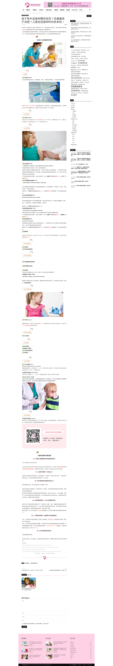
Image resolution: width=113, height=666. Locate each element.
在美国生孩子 (83, 56)
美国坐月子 (73, 80)
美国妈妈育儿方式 (85, 80)
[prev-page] (22, 592)
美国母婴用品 (75, 90)
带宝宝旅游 (79, 65)
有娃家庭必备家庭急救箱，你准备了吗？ (58, 570)
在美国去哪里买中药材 (75, 56)
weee (88, 50)
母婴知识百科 (74, 132)
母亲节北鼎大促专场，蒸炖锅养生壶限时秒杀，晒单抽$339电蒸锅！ (81, 24)
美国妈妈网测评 (78, 80)
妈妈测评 (68, 10)
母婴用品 (34, 10)
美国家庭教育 (76, 86)
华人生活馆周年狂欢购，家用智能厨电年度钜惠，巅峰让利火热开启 (81, 40)
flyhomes (83, 50)
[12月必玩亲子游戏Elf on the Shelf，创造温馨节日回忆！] (25, 657)
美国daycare (85, 69)
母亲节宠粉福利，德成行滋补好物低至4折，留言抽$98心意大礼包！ (81, 28)
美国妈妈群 (62, 10)
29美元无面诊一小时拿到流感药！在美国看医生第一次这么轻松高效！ (35, 643)
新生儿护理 (85, 65)
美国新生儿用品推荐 (83, 88)
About (81, 10)
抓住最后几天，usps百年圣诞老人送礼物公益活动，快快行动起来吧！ (35, 650)
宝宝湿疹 (86, 58)
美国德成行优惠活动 (75, 88)
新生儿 (73, 138)
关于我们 (73, 105)
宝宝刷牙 (81, 58)
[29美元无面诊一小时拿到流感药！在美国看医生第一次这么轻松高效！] (25, 643)
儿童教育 (74, 111)
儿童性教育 (73, 52)
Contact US (89, 664)
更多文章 (29, 574)
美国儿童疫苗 (27, 563)
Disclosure (74, 10)
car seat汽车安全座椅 (75, 50)
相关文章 (24, 574)
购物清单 (56, 10)
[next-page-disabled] (24, 592)
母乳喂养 (73, 67)
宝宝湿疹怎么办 (74, 60)
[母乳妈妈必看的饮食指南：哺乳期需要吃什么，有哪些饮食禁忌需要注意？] (49, 650)
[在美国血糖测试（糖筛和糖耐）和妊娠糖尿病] (49, 656)
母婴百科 (28, 10)
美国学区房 (87, 82)
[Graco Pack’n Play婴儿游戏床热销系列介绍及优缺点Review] (49, 643)
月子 (73, 140)
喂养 (73, 123)
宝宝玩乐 (74, 117)
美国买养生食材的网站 (75, 71)
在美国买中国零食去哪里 (81, 52)
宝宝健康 (29, 13)
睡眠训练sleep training (76, 69)
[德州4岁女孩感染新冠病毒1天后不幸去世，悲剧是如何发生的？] (29, 582)
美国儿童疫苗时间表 (34, 563)
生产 (73, 142)
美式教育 (74, 95)
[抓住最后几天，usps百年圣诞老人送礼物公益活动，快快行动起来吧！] (25, 650)
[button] (89, 10)
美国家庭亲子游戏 (81, 84)
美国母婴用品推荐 (84, 90)
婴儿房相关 (74, 125)
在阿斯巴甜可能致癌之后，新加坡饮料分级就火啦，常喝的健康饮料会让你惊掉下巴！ (80, 173)
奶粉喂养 (72, 58)
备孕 (73, 134)
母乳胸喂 (78, 67)
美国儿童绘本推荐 (76, 78)
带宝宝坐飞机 (73, 65)
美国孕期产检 (82, 82)
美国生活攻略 (48, 10)
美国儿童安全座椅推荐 (76, 73)
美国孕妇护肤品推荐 (75, 82)
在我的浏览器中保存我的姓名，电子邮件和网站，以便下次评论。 (36, 623)
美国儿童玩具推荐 (75, 75)
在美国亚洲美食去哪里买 (75, 54)
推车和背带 (74, 130)
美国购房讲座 (85, 92)
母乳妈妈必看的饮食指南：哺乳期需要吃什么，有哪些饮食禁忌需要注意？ (59, 649)
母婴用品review (74, 119)
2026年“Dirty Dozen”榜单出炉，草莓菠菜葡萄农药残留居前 (81, 36)
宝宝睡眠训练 (74, 63)
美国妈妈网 (24, 664)
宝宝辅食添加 (82, 63)
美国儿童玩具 (85, 73)
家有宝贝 (41, 10)
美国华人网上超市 (86, 78)
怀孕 (73, 136)
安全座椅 (74, 127)
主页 (23, 10)
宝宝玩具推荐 (81, 60)
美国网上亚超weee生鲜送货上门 (76, 92)
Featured (73, 103)
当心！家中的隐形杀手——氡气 (82, 164)
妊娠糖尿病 (77, 58)
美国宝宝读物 (74, 84)
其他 (73, 113)
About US (84, 664)
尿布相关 (74, 128)
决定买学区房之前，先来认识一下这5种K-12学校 (32, 570)
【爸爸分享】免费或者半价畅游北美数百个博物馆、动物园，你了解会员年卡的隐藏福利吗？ (81, 154)
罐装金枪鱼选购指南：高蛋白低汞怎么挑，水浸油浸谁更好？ (81, 32)
